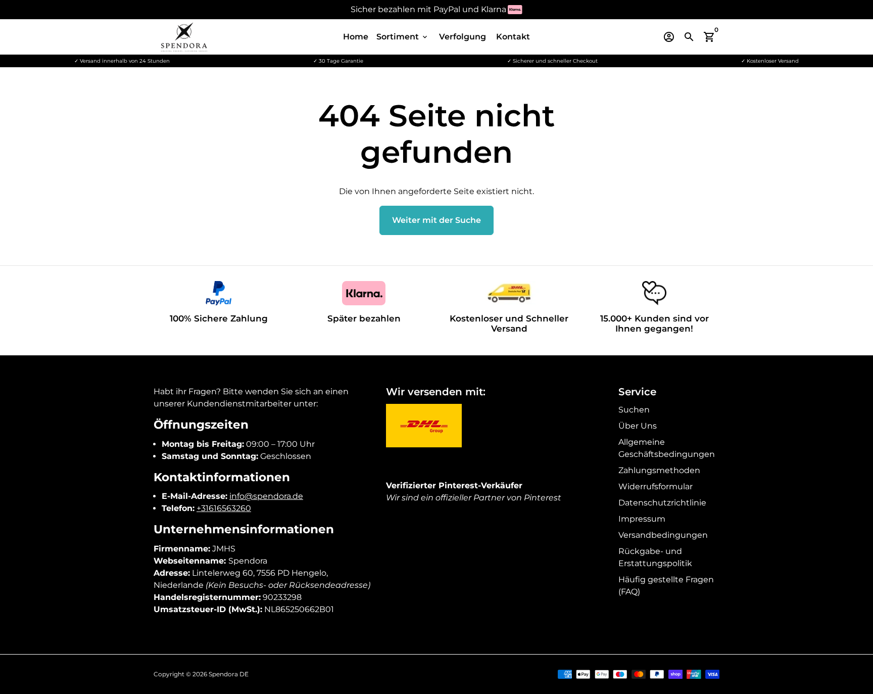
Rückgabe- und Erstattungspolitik (655, 557)
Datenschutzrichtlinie (662, 502)
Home (355, 36)
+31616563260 (224, 508)
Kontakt (513, 36)
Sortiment (402, 36)
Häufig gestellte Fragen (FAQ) (666, 585)
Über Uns (637, 426)
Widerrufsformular (655, 486)
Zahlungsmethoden (659, 470)
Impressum (641, 519)
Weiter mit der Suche (436, 220)
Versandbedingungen (663, 535)
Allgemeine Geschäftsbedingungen (666, 448)
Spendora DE (229, 674)
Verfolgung (462, 36)
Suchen (634, 409)
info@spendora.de (266, 496)
